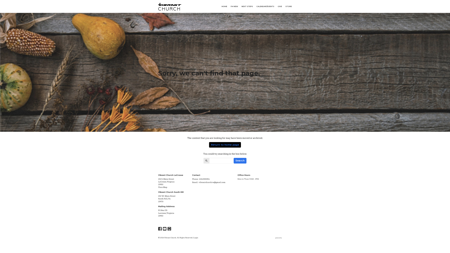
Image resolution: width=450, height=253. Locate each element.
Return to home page (225, 144)
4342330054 (204, 179)
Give (280, 6)
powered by (282, 240)
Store (288, 6)
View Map (162, 187)
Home (224, 6)
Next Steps (247, 6)
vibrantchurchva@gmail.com (212, 182)
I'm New (234, 6)
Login (196, 238)
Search (240, 160)
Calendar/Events (265, 6)
